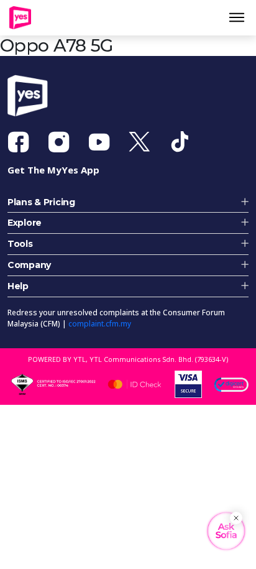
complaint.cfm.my (99, 329)
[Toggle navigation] (241, 20)
